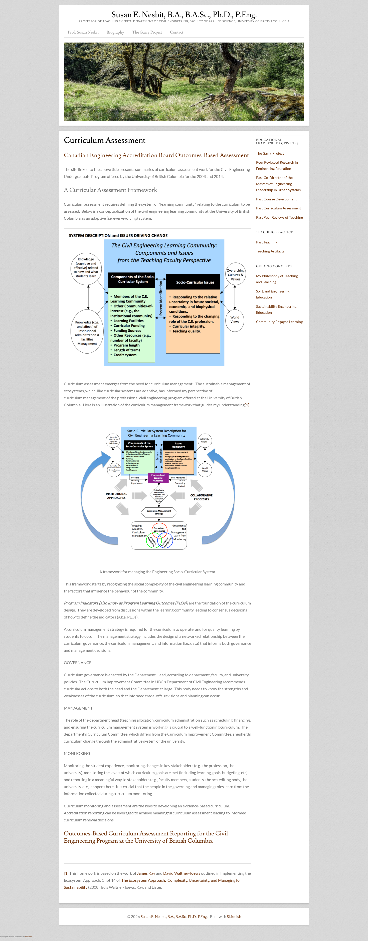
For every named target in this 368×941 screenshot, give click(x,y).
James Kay (146, 873)
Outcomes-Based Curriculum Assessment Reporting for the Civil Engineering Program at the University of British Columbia (146, 837)
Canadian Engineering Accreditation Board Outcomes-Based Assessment (157, 155)
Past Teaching (266, 242)
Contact (176, 32)
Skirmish (234, 916)
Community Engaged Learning (279, 322)
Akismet (28, 936)
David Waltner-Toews (181, 873)
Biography (115, 32)
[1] (247, 404)
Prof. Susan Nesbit (83, 32)
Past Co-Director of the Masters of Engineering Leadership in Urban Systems (278, 183)
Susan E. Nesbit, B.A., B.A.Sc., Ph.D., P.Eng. (184, 15)
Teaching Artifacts (270, 251)
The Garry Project (147, 32)
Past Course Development (276, 199)
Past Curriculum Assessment (278, 208)
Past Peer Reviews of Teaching (279, 217)
